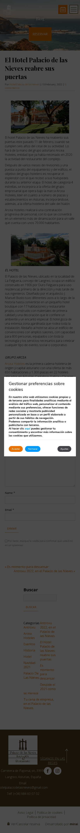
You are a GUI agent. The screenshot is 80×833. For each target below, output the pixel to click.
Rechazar (32, 448)
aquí (27, 428)
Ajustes (64, 448)
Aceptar (16, 448)
